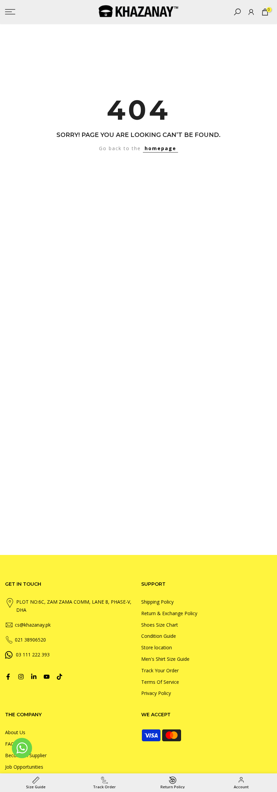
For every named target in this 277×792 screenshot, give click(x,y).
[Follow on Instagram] (21, 677)
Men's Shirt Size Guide (165, 659)
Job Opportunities (24, 767)
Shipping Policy (157, 602)
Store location (156, 647)
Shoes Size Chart (159, 625)
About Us (15, 732)
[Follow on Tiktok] (59, 677)
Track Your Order (160, 670)
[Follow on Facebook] (8, 677)
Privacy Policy (156, 693)
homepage (160, 148)
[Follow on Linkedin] (34, 677)
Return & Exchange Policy (169, 613)
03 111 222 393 (33, 654)
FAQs (11, 744)
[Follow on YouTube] (47, 677)
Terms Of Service (160, 682)
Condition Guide (158, 636)
